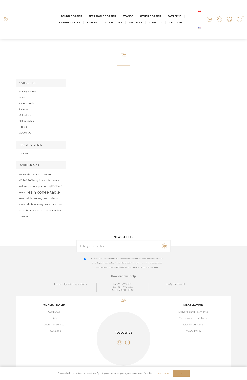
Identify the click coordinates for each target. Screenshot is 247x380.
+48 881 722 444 (123, 287)
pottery (33, 186)
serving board (41, 198)
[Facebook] (119, 342)
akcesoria (24, 174)
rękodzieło (55, 186)
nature (23, 186)
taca (47, 204)
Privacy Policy (193, 330)
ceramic (36, 174)
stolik (22, 204)
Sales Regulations (192, 324)
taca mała (57, 204)
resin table (25, 198)
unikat (57, 210)
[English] (199, 27)
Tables (23, 127)
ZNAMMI (23, 153)
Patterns (23, 109)
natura (55, 180)
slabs (54, 198)
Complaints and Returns (193, 318)
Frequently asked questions (70, 284)
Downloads (54, 330)
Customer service (54, 324)
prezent (42, 186)
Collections (25, 115)
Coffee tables (26, 121)
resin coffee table (43, 192)
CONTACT (54, 311)
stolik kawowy (35, 204)
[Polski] (199, 11)
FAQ (54, 318)
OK (181, 373)
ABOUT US (25, 132)
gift (38, 180)
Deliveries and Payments (193, 311)
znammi (23, 216)
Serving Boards (27, 91)
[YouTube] (127, 342)
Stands (23, 97)
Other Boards (26, 103)
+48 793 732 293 (122, 284)
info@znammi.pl (175, 284)
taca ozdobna (45, 210)
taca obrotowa (27, 210)
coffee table (27, 180)
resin (22, 192)
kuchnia (46, 180)
